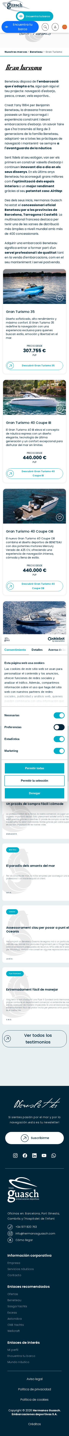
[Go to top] (58, 1426)
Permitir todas (34, 768)
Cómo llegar (24, 1240)
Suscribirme (40, 1138)
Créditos (34, 1424)
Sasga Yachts (17, 1306)
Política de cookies (34, 1399)
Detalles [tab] (37, 649)
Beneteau (36, 51)
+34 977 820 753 (26, 1227)
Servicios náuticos (20, 1269)
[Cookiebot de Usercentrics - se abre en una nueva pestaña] (49, 639)
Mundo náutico (18, 1362)
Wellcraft (13, 1331)
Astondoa (14, 1319)
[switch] (59, 727)
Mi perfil (12, 1350)
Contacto (14, 1275)
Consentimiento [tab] (15, 649)
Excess (12, 1313)
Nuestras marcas (16, 51)
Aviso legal (35, 1379)
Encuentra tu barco (38, 16)
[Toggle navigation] (37, 6)
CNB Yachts (15, 1325)
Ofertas (12, 1294)
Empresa (13, 1263)
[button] (55, 27)
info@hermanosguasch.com (35, 1233)
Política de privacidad (34, 1389)
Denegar (34, 793)
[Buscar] (45, 27)
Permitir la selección (34, 780)
